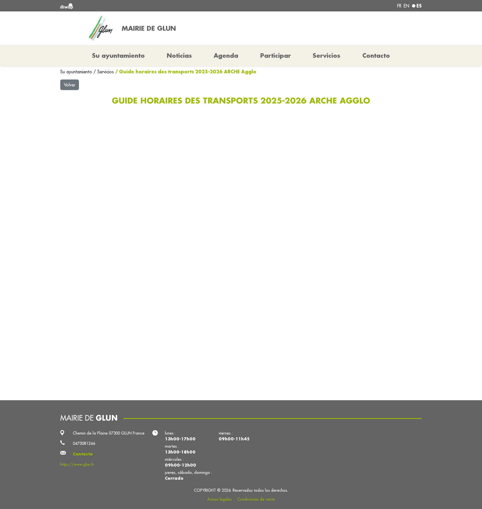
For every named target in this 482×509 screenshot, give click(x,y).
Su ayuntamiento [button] (118, 55)
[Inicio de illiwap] (133, 5)
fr (399, 6)
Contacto (376, 55)
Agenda (226, 55)
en (406, 6)
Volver (69, 85)
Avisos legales (219, 499)
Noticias (179, 55)
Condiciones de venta (256, 499)
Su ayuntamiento (76, 71)
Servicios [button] (326, 55)
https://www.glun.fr (77, 464)
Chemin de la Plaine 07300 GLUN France (108, 433)
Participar (275, 55)
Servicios (106, 71)
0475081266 (84, 443)
